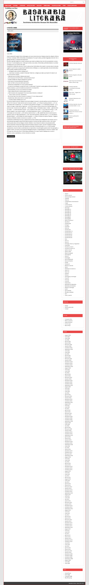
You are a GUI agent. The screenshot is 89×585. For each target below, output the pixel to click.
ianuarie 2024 (68, 379)
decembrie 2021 (68, 399)
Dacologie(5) (68, 217)
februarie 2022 (68, 396)
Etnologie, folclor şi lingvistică (72, 243)
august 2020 (68, 422)
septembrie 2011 (69, 527)
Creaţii (66, 203)
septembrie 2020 (69, 421)
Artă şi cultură (31, 5)
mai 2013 (67, 499)
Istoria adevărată (69, 259)
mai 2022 (67, 393)
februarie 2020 (68, 429)
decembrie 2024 (68, 361)
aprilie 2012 (68, 516)
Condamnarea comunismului (71, 201)
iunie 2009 (67, 563)
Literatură (22, 5)
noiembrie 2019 (68, 432)
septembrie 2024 (69, 366)
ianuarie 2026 (68, 346)
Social (66, 289)
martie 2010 (68, 549)
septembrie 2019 (69, 435)
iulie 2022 (67, 390)
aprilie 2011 (68, 535)
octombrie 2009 (68, 557)
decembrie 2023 (68, 380)
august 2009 (68, 560)
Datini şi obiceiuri (69, 220)
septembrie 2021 (69, 402)
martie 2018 (68, 449)
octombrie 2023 (68, 383)
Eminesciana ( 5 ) (69, 231)
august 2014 (68, 479)
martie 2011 (68, 536)
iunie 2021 (67, 407)
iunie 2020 (67, 424)
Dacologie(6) (68, 218)
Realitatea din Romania (70, 286)
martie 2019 (68, 438)
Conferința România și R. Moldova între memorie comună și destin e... (75, 112)
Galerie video (68, 251)
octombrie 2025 (68, 347)
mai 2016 (67, 461)
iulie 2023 (67, 388)
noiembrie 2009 (68, 555)
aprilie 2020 (68, 427)
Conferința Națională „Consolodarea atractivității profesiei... (74, 88)
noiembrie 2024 (68, 363)
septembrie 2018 (69, 444)
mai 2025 (67, 354)
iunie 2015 (67, 474)
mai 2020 (67, 426)
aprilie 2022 (68, 394)
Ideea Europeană (69, 253)
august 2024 (68, 368)
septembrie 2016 (69, 455)
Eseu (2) (67, 242)
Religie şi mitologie (72, 5)
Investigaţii (67, 257)
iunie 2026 (67, 338)
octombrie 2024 (68, 365)
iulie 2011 (67, 530)
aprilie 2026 (68, 341)
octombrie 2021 (68, 401)
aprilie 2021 (68, 410)
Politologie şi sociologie (70, 276)
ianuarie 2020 (68, 430)
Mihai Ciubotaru (69, 320)
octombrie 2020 (68, 419)
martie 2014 (68, 485)
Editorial (15, 5)
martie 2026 (68, 343)
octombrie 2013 (68, 491)
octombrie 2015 (68, 469)
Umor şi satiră (68, 295)
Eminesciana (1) (68, 232)
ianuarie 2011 (68, 538)
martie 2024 (68, 375)
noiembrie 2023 (68, 382)
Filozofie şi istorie (56, 5)
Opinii (64, 5)
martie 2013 (68, 501)
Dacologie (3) (68, 212)
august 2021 (68, 404)
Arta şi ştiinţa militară (70, 196)
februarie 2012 (68, 519)
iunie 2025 (67, 352)
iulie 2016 (67, 458)
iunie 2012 (67, 513)
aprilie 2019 (68, 436)
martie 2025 (68, 357)
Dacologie (39, 5)
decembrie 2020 (68, 416)
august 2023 (68, 386)
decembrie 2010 (68, 540)
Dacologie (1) (68, 209)
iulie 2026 (67, 336)
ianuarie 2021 (68, 415)
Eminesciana (47, 5)
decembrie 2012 (68, 505)
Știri (66, 293)
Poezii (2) (67, 272)
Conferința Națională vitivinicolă (75, 63)
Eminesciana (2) (68, 234)
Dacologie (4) (68, 214)
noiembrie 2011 (68, 524)
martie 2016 (68, 465)
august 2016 (68, 457)
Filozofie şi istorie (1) (70, 248)
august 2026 (68, 335)
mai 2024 (67, 372)
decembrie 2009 (68, 554)
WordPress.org (68, 577)
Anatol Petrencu (68, 322)
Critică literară (68, 204)
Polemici (67, 273)
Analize (66, 193)
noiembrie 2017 (68, 452)
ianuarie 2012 (68, 521)
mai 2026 (67, 340)
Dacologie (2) (68, 211)
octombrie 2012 (68, 507)
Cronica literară (11, 136)
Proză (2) (67, 279)
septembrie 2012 (69, 508)
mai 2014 (67, 482)
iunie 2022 (67, 391)
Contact (66, 308)
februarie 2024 (68, 377)
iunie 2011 (67, 532)
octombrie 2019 (68, 433)
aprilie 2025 (68, 355)
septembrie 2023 (69, 385)
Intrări (67, 574)
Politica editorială (69, 307)
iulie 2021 (67, 405)
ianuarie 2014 (68, 488)
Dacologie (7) (68, 215)
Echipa (66, 305)
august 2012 (68, 510)
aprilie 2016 (68, 463)
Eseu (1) (67, 240)
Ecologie (67, 225)
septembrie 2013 (69, 493)
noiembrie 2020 (68, 418)
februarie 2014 (68, 486)
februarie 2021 (68, 413)
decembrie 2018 (68, 441)
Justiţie (66, 262)
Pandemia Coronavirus (70, 268)
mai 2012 (67, 515)
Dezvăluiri (67, 222)
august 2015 (68, 471)
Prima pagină (8, 5)
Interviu (67, 256)
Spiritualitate (68, 290)
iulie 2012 (67, 511)
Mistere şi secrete (69, 265)
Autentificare (68, 573)
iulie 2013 (67, 496)
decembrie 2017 (68, 451)
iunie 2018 (67, 446)
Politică (66, 275)
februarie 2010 (68, 551)
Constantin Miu (68, 319)
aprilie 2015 (68, 477)
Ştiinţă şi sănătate (69, 292)
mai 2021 (67, 408)
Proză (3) (67, 281)
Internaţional (68, 254)
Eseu (66, 239)
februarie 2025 (68, 358)
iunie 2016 (67, 460)
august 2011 (68, 529)
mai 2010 (67, 546)
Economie (67, 226)
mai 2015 (67, 476)
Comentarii (68, 576)
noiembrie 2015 (68, 468)
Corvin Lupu (68, 324)
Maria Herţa (67, 325)
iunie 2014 (67, 480)
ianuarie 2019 (68, 440)
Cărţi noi (67, 200)
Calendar (67, 198)
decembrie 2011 (68, 522)
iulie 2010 (67, 543)
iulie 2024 (67, 369)
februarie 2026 (68, 344)
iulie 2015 (67, 472)
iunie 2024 (67, 371)
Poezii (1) (67, 270)
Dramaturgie (68, 223)
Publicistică (67, 282)
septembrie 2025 (69, 349)
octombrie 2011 (68, 526)
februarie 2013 (68, 502)
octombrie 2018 (68, 443)
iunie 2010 (67, 544)
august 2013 (68, 494)
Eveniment (67, 245)
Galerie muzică (68, 250)
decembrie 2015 (68, 466)
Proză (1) (67, 278)
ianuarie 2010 (68, 552)
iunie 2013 (67, 497)
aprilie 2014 (68, 483)
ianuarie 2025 (68, 360)
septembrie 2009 (69, 558)
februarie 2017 (68, 454)
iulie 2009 (67, 561)
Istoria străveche (69, 261)
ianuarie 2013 (68, 504)
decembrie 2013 (68, 490)
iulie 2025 (67, 350)
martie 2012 (68, 518)
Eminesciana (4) (68, 237)
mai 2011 (67, 533)
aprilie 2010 (68, 547)
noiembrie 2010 (68, 541)
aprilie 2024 (68, 374)
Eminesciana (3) (68, 236)
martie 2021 (68, 411)
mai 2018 (67, 447)
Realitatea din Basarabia (70, 284)
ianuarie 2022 (68, 397)
